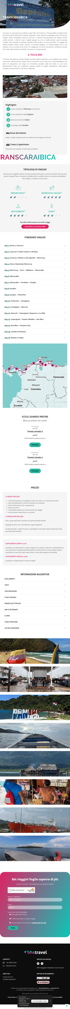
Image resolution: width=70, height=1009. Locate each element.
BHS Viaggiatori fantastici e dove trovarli (50, 968)
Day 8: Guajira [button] (10, 289)
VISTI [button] (7, 585)
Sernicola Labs (44, 993)
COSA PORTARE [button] (11, 622)
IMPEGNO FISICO (18, 193)
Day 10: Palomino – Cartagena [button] (17, 301)
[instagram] (38, 963)
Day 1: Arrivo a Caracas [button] (14, 245)
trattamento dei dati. (39, 923)
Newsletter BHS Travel (19, 914)
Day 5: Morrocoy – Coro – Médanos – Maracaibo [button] (24, 270)
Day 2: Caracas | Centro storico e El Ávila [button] (21, 252)
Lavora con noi (8, 977)
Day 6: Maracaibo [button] (12, 276)
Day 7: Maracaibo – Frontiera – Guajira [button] (20, 282)
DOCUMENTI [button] (10, 579)
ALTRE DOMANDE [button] (12, 628)
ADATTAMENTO (18, 211)
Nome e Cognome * (14, 897)
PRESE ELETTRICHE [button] (13, 603)
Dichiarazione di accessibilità (54, 997)
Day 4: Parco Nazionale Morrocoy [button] (18, 264)
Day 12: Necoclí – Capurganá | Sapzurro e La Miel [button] (25, 313)
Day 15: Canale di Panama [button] (15, 332)
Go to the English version (40, 1001)
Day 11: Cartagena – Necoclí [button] (16, 307)
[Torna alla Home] (14, 4)
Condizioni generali (9, 979)
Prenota (35, 445)
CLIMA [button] (7, 616)
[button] (66, 4)
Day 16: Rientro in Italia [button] (14, 338)
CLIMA (51, 211)
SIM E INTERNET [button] (11, 610)
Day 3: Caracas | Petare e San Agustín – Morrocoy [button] (25, 258)
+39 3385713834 (11, 962)
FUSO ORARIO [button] (10, 597)
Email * (10, 904)
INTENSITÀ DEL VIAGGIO (51, 193)
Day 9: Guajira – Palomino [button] (15, 295)
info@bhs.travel (11, 966)
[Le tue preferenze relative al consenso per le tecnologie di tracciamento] (67, 1006)
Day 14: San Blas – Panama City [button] (17, 325)
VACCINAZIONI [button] (11, 591)
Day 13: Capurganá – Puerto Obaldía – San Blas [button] (24, 319)
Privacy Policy (11, 997)
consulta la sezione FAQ (35, 226)
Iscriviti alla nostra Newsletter (17, 912)
